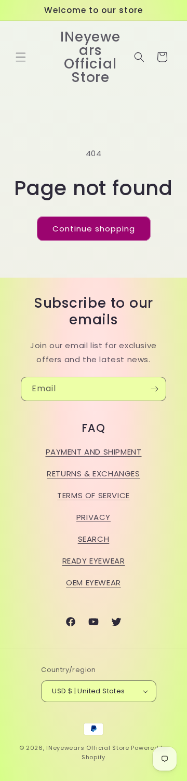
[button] (20, 57)
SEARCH (94, 538)
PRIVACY (93, 517)
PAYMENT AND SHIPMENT (94, 451)
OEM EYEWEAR (93, 582)
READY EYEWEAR (93, 560)
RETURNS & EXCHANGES (93, 473)
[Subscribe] (154, 389)
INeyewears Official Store (87, 748)
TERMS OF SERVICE (93, 495)
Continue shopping (93, 228)
